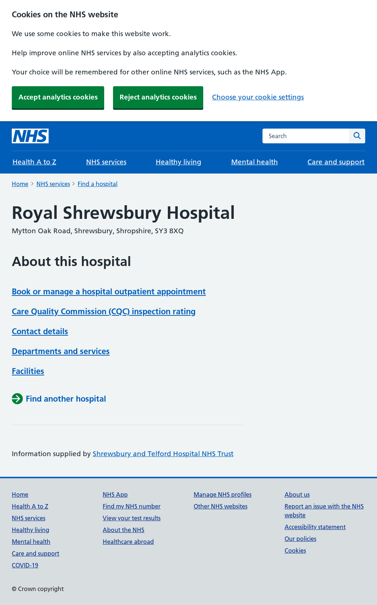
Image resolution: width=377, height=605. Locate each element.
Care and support (335, 162)
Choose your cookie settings (258, 97)
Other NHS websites (220, 506)
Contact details (40, 331)
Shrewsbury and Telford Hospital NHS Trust (163, 454)
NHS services (106, 162)
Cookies (295, 550)
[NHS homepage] (30, 136)
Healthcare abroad (128, 541)
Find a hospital (97, 184)
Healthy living (178, 162)
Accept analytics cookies (58, 97)
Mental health (254, 162)
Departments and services (61, 351)
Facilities (28, 371)
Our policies (300, 538)
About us (297, 494)
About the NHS (123, 530)
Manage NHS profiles (222, 494)
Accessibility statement (315, 527)
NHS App (115, 494)
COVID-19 (25, 565)
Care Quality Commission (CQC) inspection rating (103, 311)
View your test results (132, 518)
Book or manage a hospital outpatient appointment (109, 291)
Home (20, 184)
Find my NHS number (132, 506)
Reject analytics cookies (158, 97)
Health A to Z (34, 162)
